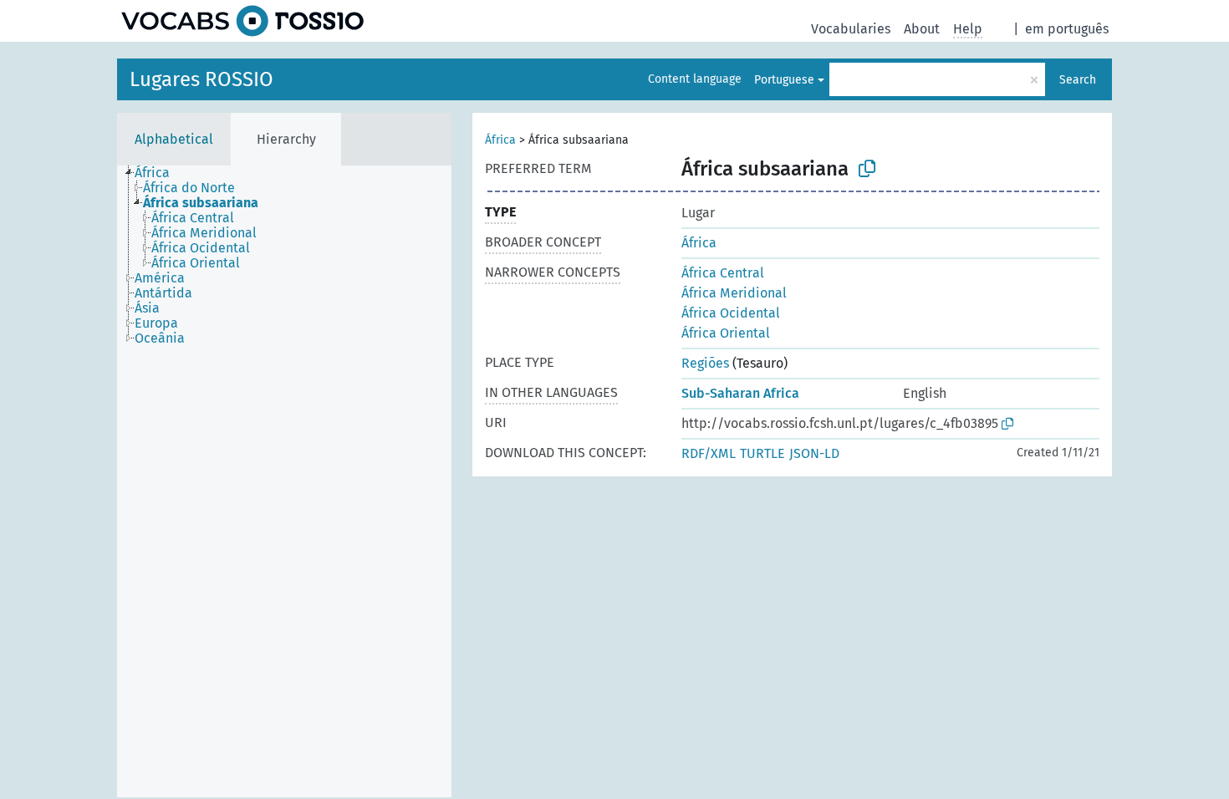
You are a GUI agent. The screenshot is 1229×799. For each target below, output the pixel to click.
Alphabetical (174, 139)
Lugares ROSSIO (201, 79)
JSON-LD (814, 453)
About (922, 29)
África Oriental (725, 333)
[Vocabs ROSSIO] (242, 21)
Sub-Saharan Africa (740, 393)
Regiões (705, 363)
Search (1077, 80)
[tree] (284, 481)
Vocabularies (850, 29)
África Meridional (734, 293)
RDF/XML (708, 453)
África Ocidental (730, 313)
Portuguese (784, 80)
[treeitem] (159, 173)
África (500, 140)
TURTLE (762, 453)
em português (1067, 29)
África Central (722, 273)
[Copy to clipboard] (867, 168)
